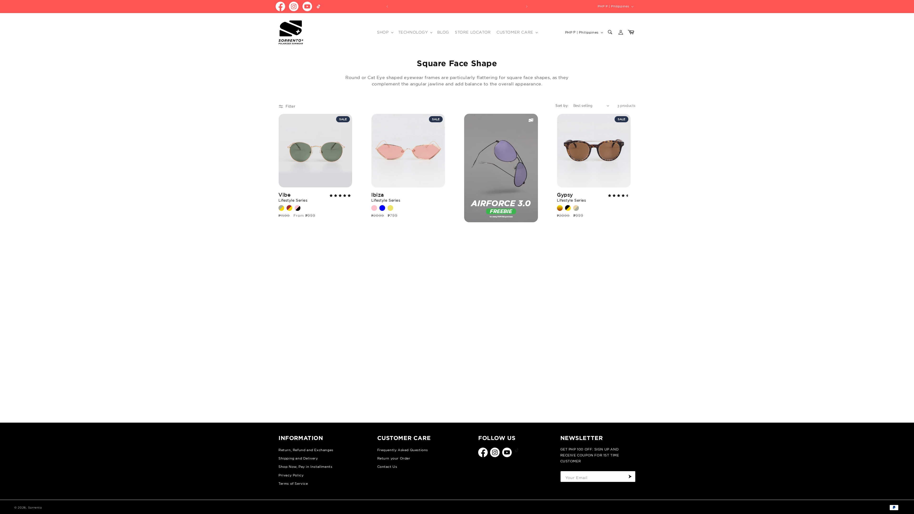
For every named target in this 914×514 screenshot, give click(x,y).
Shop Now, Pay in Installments (305, 467)
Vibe (293, 197)
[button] (384, 32)
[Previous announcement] (387, 6)
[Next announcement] (527, 6)
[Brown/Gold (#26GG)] (289, 208)
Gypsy (571, 197)
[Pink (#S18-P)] (374, 208)
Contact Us (387, 467)
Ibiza (385, 197)
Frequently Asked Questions (402, 450)
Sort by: (562, 106)
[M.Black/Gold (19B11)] (568, 208)
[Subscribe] (630, 476)
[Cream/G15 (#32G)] (576, 208)
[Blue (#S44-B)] (382, 208)
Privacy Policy (290, 475)
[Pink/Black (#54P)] (297, 208)
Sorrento (35, 507)
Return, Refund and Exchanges (305, 450)
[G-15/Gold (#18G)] (281, 208)
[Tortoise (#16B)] (560, 208)
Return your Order (393, 458)
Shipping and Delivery (298, 458)
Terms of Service (293, 483)
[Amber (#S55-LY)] (390, 208)
